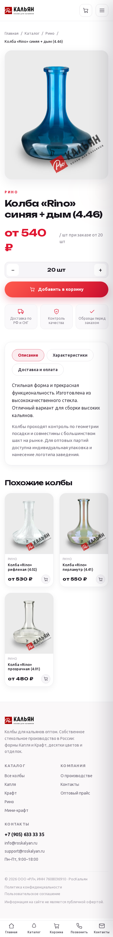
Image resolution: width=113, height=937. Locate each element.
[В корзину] (45, 579)
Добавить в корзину (60, 289)
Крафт (11, 793)
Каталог (32, 33)
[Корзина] (85, 10)
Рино (49, 33)
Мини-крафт (16, 810)
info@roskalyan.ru (21, 843)
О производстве (76, 775)
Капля (10, 784)
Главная (12, 33)
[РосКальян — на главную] (19, 10)
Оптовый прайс (75, 793)
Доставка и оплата (38, 369)
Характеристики (70, 355)
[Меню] (102, 10)
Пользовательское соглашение (32, 894)
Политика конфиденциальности (33, 887)
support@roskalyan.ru (25, 851)
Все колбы (15, 775)
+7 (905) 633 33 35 (24, 834)
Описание (28, 355)
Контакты (70, 784)
